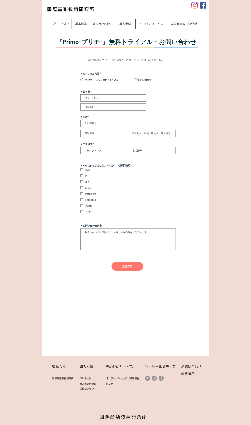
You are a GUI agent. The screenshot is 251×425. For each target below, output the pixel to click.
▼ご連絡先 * (87, 144)
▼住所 (84, 117)
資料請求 (189, 373)
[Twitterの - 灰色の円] (147, 378)
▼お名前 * (86, 91)
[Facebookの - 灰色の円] (161, 378)
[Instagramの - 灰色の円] (154, 378)
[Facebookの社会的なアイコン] (203, 5)
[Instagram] (194, 5)
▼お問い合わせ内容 (91, 225)
